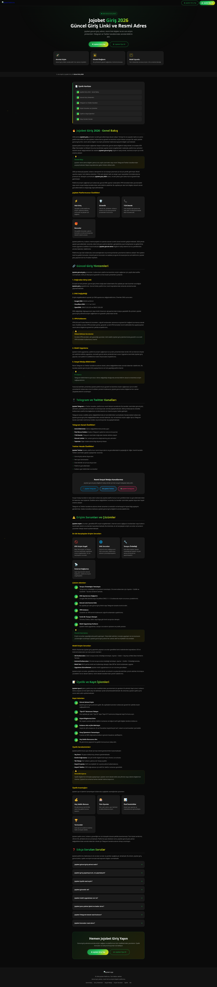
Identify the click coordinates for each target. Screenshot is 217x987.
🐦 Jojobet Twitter (108, 488)
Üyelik (126, 982)
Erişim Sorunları (118, 982)
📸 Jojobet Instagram (127, 488)
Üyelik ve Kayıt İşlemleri (86, 113)
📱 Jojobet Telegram (89, 488)
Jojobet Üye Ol (208, 3)
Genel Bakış (89, 982)
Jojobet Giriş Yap (191, 3)
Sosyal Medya (108, 982)
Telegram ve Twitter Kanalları (88, 103)
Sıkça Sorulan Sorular (85, 119)
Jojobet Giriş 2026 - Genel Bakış (88, 92)
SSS (130, 982)
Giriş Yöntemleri (98, 982)
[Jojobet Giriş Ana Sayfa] (9, 2)
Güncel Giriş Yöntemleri (86, 97)
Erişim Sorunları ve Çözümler (87, 108)
